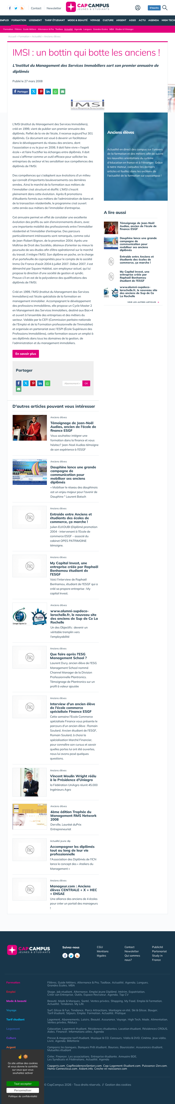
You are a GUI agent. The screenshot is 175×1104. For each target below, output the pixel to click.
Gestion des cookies (118, 1084)
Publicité (157, 947)
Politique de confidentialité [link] (22, 1096)
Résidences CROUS (154, 1028)
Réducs (72, 1022)
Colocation (54, 1028)
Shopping (117, 1001)
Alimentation (159, 1019)
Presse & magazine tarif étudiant (68, 1038)
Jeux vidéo (159, 1038)
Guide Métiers (29, 29)
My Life (79, 1004)
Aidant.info (86, 1068)
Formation (18, 20)
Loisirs (85, 1019)
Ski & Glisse (139, 1010)
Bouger (152, 1010)
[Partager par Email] (62, 91)
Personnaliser (22, 1090)
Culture (108, 20)
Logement (35, 20)
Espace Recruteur (95, 994)
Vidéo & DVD (131, 1038)
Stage (51, 991)
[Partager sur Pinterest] (40, 91)
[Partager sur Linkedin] (48, 91)
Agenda (153, 20)
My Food (129, 1001)
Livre (50, 1041)
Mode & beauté (78, 20)
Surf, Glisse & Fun (58, 1010)
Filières (18, 29)
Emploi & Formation (149, 1001)
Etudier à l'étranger (124, 29)
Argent (121, 20)
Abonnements (70, 1019)
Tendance (66, 1004)
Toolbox (59, 29)
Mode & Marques (69, 1001)
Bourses (113, 1047)
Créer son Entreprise (60, 994)
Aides (51, 1031)
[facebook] (9, 7)
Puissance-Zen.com (154, 1065)
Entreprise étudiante (104, 1056)
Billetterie (73, 1041)
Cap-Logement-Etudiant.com (121, 1065)
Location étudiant (129, 1028)
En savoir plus (25, 354)
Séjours (71, 1013)
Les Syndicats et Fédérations (65, 1059)
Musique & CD (100, 1038)
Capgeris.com (56, 1065)
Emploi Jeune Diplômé (103, 991)
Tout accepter (23, 1083)
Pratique (120, 1013)
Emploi (4, 20)
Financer (61, 1031)
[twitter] (15, 7)
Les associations (78, 1056)
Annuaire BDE (127, 1056)
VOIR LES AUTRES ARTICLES (143, 302)
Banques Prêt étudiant (92, 1047)
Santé (85, 1001)
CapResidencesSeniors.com (84, 1065)
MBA (111, 29)
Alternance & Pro (46, 29)
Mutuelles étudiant (59, 1050)
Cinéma (146, 1038)
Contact (36, 8)
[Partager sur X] (33, 91)
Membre (140, 8)
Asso (132, 20)
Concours (116, 1038)
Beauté (52, 1001)
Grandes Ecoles (100, 29)
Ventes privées (99, 1001)
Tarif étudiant (55, 20)
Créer (50, 1056)
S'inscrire (154, 8)
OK (86, 383)
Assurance (108, 1019)
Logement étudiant (74, 1028)
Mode (145, 1019)
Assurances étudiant (149, 1047)
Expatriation (136, 991)
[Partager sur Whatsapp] (55, 91)
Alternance (81, 991)
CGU (100, 947)
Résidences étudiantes (102, 1028)
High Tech (168, 20)
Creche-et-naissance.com (110, 1068)
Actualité (68, 29)
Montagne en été (119, 1010)
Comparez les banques (61, 1047)
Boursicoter (127, 1047)
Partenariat (159, 951)
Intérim (122, 991)
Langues (87, 29)
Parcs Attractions (96, 1010)
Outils (78, 994)
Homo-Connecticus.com (62, 1068)
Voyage (95, 20)
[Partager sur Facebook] (18, 383)
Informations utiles (80, 1031)
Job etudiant (64, 991)
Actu (142, 20)
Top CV (124, 994)
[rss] (22, 7)
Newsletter (54, 8)
